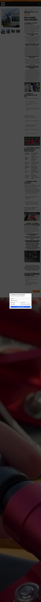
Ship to (13, 298)
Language (13, 302)
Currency (23, 302)
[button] (20, 300)
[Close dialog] (30, 294)
